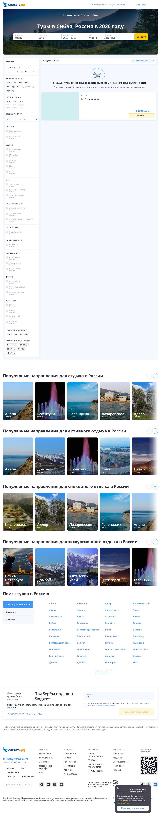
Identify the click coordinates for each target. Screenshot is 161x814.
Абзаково (82, 603)
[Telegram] (41, 784)
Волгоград (138, 636)
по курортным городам (18, 604)
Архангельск (55, 616)
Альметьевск (112, 610)
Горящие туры (46, 757)
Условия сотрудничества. (42, 800)
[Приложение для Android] (148, 784)
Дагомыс (109, 656)
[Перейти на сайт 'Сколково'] (117, 784)
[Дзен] (61, 784)
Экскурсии (44, 761)
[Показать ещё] (155, 375)
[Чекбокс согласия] (85, 704)
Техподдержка (27, 776)
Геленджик (138, 643)
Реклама (117, 770)
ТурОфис (92, 760)
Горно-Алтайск (140, 649)
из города (11, 612)
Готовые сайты (95, 771)
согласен (93, 703)
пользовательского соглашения (82, 798)
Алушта (81, 610)
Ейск (135, 662)
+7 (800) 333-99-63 (15, 714)
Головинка (54, 649)
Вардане (137, 629)
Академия (118, 757)
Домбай (81, 662)
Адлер (108, 603)
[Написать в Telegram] (129, 5)
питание (10, 619)
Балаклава (82, 623)
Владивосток (83, 636)
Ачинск (136, 616)
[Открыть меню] (150, 5)
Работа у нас (70, 761)
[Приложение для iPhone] (142, 784)
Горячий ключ (56, 656)
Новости (68, 757)
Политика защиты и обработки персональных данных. (72, 800)
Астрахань (110, 616)
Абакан (52, 603)
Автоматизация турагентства (96, 765)
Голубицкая (83, 649)
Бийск (108, 629)
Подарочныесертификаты (45, 767)
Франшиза (118, 753)
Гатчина (109, 643)
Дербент (137, 656)
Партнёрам (118, 766)
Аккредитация (70, 774)
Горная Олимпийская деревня (116, 649)
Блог (41, 772)
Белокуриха (55, 629)
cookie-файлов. (123, 803)
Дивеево (53, 662)
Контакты (68, 770)
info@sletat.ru (13, 772)
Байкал (52, 623)
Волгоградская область (60, 643)
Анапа (136, 610)
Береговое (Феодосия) (88, 629)
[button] (25, 37)
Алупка (52, 610)
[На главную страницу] (15, 4)
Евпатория (110, 662)
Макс (40, 714)
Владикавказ (111, 636)
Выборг (81, 643)
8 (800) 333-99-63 (99, 4)
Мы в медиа (69, 766)
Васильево (54, 636)
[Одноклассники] (54, 784)
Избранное (141, 4)
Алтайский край (141, 603)
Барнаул (137, 623)
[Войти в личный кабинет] (156, 5)
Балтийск (110, 623)
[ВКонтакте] (48, 784)
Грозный (81, 656)
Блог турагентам (121, 761)
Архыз (80, 616)
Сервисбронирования (95, 754)
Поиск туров (45, 753)
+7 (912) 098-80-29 (117, 4)
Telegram (31, 714)
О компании (70, 753)
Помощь (11, 776)
